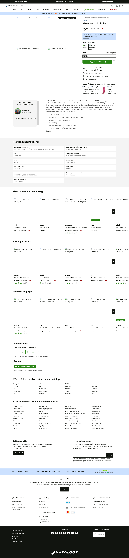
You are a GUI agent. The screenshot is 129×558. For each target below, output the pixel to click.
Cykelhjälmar (43, 426)
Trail (38, 9)
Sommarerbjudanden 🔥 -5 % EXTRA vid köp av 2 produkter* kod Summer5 (64, 13)
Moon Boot (42, 388)
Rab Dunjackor (96, 411)
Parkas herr (16, 416)
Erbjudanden (113, 9)
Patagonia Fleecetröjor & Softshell (75, 413)
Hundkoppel (95, 416)
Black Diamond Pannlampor (73, 423)
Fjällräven (68, 384)
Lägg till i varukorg (97, 61)
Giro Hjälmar (95, 408)
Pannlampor (17, 426)
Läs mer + (86, 38)
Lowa (14, 393)
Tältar (15, 421)
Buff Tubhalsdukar (97, 423)
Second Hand (89, 9)
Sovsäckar (16, 428)
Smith (85, 20)
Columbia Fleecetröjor (72, 421)
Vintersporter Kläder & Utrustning (93, 17)
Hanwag (94, 388)
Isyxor (41, 411)
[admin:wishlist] (114, 61)
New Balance (96, 386)
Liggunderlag (17, 423)
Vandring (29, 9)
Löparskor (42, 418)
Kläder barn (68, 406)
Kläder (14, 9)
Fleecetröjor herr (18, 418)
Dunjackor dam (17, 406)
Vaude (67, 391)
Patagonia (16, 384)
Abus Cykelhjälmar (97, 426)
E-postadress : (78, 452)
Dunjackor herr (17, 413)
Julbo (93, 384)
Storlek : (85, 52)
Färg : (88, 42)
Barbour (41, 393)
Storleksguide (111, 52)
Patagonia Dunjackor (98, 428)
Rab (14, 388)
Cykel (66, 9)
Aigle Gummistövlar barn (72, 411)
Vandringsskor (43, 413)
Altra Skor (94, 421)
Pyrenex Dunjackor (71, 416)
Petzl (93, 393)
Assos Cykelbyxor (97, 406)
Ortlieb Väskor (96, 418)
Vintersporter (57, 9)
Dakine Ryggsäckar (71, 428)
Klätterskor (42, 421)
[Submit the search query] (112, 6)
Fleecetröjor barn (70, 408)
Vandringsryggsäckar (45, 408)
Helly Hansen (43, 391)
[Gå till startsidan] (83, 17)
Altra (40, 384)
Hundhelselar (96, 413)
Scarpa (67, 388)
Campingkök (43, 406)
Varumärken (101, 9)
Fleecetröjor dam (18, 411)
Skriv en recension (87, 25)
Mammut (68, 393)
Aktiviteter (76, 9)
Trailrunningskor (44, 416)
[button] (32, 32)
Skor (21, 9)
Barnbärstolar (43, 428)
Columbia (68, 386)
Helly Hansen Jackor (71, 418)
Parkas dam (16, 408)
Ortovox (15, 386)
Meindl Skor (68, 426)
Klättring (46, 9)
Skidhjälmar (106, 17)
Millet (40, 386)
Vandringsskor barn (45, 423)
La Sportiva (16, 391)
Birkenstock (95, 391)
